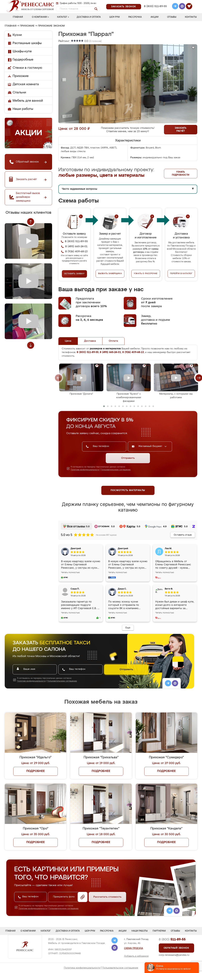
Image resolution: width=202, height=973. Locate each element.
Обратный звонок (176, 948)
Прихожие (27, 26)
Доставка (90, 341)
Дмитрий (123, 548)
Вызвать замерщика (110, 274)
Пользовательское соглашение (120, 968)
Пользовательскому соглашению (116, 470)
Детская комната (26, 84)
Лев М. (168, 548)
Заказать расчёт (180, 129)
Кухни (17, 35)
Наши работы (23, 108)
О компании (39, 17)
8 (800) (172, 939)
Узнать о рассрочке (145, 274)
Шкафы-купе (22, 51)
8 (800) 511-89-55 (155, 6)
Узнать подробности (180, 173)
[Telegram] (175, 6)
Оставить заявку (74, 274)
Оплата (113, 341)
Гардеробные (23, 59)
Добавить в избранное (136, 956)
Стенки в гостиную (27, 67)
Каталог (62, 17)
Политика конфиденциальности (82, 968)
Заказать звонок (123, 7)
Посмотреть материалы (128, 490)
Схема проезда (133, 948)
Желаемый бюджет (150, 446)
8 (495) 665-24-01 (155, 2)
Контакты (191, 17)
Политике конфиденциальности (85, 470)
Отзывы (171, 17)
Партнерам (159, 931)
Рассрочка (135, 17)
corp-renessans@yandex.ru (174, 955)
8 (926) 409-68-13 (155, 10)
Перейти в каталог (181, 274)
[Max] (182, 6)
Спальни (19, 92)
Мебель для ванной (28, 100)
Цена (68, 341)
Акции (154, 17)
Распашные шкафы (27, 43)
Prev (30, 221)
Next (30, 345)
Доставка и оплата (89, 17)
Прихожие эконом (51, 26)
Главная (18, 17)
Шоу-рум (114, 17)
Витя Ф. (169, 588)
